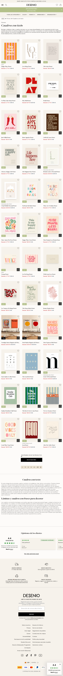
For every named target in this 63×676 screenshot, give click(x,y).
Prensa (29, 628)
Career (29, 633)
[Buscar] (6, 5)
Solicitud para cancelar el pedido (41, 642)
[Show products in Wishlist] (57, 5)
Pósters (9, 18)
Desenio (36, 671)
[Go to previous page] (22, 467)
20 (38, 467)
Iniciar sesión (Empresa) (24, 650)
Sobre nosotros (26, 625)
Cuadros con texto (18, 18)
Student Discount (26, 642)
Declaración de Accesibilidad (22, 639)
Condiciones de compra (39, 633)
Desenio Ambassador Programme (21, 645)
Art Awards (28, 648)
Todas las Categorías (13, 14)
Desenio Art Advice (37, 625)
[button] (54, 669)
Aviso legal (28, 631)
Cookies (34, 636)
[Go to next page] (40, 467)
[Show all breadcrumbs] (3, 18)
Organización (51, 14)
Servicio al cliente (37, 628)
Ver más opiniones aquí (31, 554)
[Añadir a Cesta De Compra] (18, 61)
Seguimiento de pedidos (39, 631)
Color (24, 14)
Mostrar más (31, 460)
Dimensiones (40, 14)
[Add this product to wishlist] (18, 40)
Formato (31, 14)
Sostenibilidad (27, 636)
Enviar (31, 614)
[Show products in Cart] (60, 5)
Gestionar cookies (37, 645)
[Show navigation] (2, 5)
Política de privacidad (36, 618)
